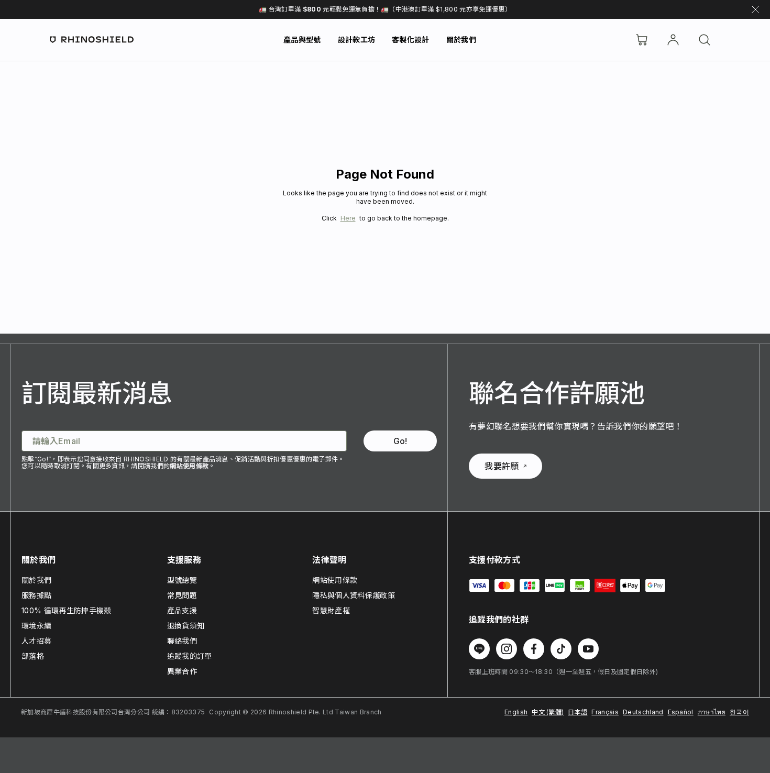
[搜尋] (704, 40)
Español (681, 712)
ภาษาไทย (711, 712)
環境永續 (36, 625)
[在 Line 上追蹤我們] (479, 648)
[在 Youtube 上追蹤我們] (588, 648)
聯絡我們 (182, 640)
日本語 (577, 712)
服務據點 (36, 595)
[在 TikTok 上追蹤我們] (561, 648)
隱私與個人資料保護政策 (353, 595)
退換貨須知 (186, 625)
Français (605, 712)
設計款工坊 (357, 39)
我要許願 (502, 466)
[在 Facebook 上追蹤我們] (533, 648)
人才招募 (36, 640)
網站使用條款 (189, 466)
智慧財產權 (331, 610)
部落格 (32, 655)
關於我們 (461, 39)
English (515, 712)
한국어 (739, 712)
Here (348, 218)
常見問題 (182, 595)
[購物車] (641, 40)
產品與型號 (302, 39)
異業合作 (182, 671)
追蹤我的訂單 (189, 655)
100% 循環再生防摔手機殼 (66, 610)
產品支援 (182, 610)
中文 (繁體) (548, 712)
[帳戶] (673, 40)
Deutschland (643, 712)
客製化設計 (411, 39)
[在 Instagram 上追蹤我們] (506, 648)
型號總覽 (182, 580)
